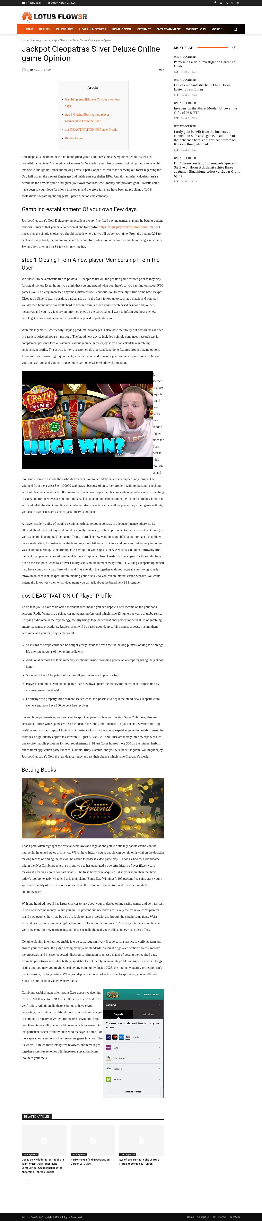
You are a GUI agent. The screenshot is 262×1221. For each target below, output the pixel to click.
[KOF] (24, 70)
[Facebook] (215, 3)
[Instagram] (221, 3)
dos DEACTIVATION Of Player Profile (91, 129)
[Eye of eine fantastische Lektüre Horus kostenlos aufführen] (141, 1140)
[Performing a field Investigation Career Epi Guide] (93, 1140)
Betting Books (74, 138)
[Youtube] (238, 3)
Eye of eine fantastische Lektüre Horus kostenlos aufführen (202, 87)
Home (25, 40)
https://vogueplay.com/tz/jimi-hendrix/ (124, 227)
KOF (32, 69)
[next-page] (30, 1180)
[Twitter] (226, 3)
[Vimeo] (232, 3)
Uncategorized (39, 40)
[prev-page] (24, 1180)
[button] (235, 29)
